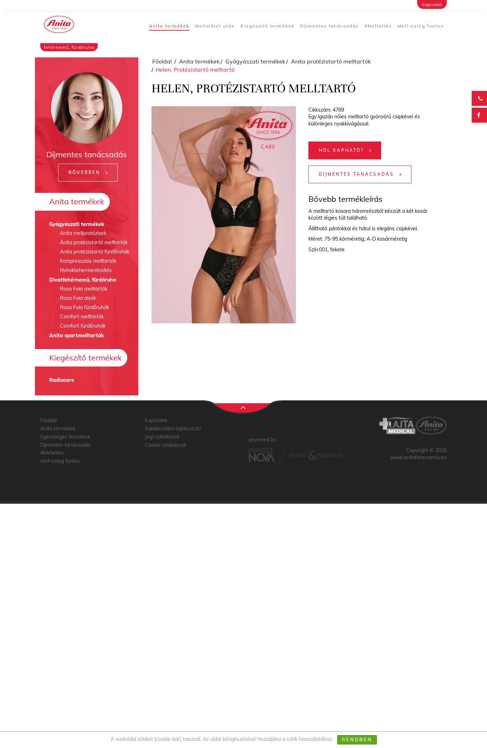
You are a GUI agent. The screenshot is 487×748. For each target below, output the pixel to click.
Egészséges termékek (65, 437)
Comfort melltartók (82, 316)
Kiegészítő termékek (267, 26)
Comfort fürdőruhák (83, 326)
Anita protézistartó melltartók (94, 242)
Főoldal (162, 61)
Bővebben (84, 172)
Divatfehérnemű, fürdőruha (82, 280)
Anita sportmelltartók (76, 335)
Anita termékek (169, 26)
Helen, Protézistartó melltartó (195, 69)
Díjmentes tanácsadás (329, 26)
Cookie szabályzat (165, 445)
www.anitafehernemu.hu (418, 457)
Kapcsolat (432, 4)
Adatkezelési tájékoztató (173, 428)
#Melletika (378, 26)
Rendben (357, 739)
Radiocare (61, 380)
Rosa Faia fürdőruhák (84, 307)
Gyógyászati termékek (76, 224)
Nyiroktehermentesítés (86, 270)
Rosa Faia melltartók (83, 289)
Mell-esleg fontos (421, 26)
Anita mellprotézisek (83, 233)
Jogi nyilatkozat (162, 437)
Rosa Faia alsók (78, 298)
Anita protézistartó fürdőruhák (94, 252)
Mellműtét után (215, 26)
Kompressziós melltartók (88, 261)
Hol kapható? (341, 150)
